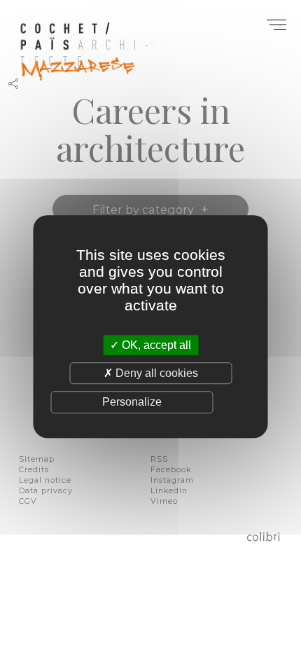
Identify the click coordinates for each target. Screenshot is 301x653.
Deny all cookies (155, 373)
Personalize (132, 402)
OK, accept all (155, 345)
